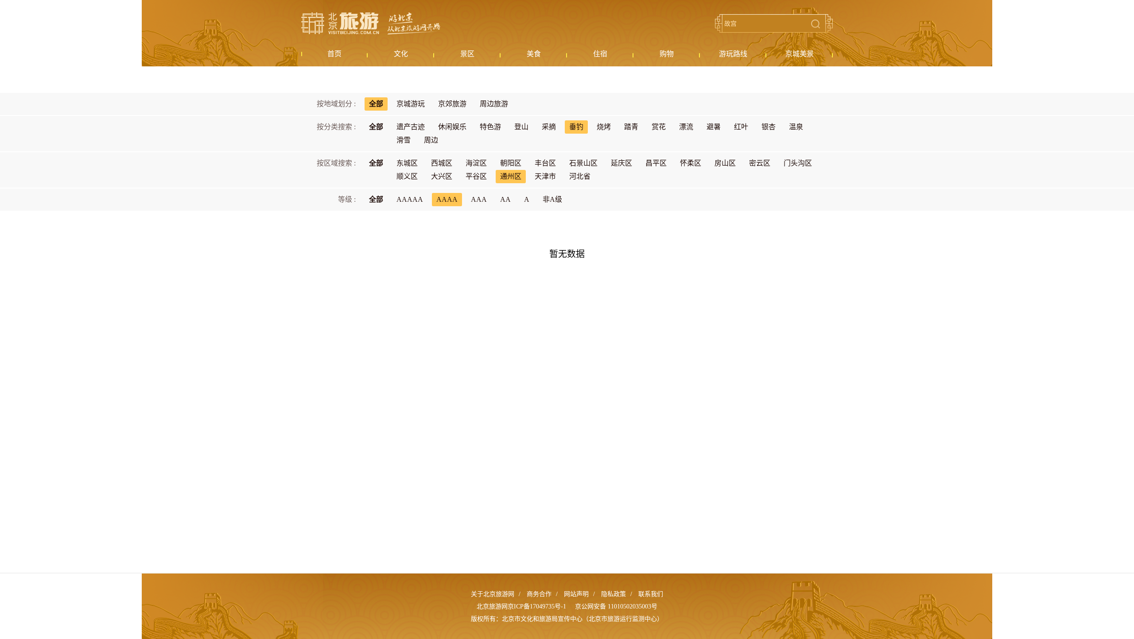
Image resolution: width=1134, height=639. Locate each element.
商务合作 (539, 594)
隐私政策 (613, 594)
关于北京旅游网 (492, 594)
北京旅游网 (370, 23)
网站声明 (576, 594)
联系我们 (650, 594)
